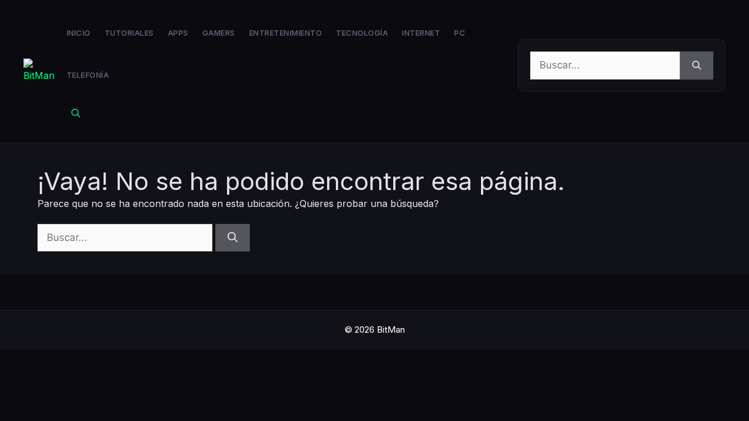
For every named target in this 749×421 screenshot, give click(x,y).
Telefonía (88, 75)
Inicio (79, 32)
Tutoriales (129, 32)
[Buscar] (696, 65)
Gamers (218, 32)
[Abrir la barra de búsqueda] (76, 113)
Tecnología (362, 32)
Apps (178, 32)
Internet (421, 32)
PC (459, 32)
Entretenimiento (285, 32)
